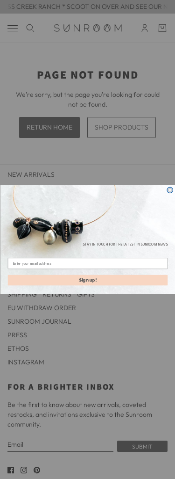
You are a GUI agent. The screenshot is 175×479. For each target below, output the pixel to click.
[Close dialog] (170, 190)
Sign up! (88, 280)
